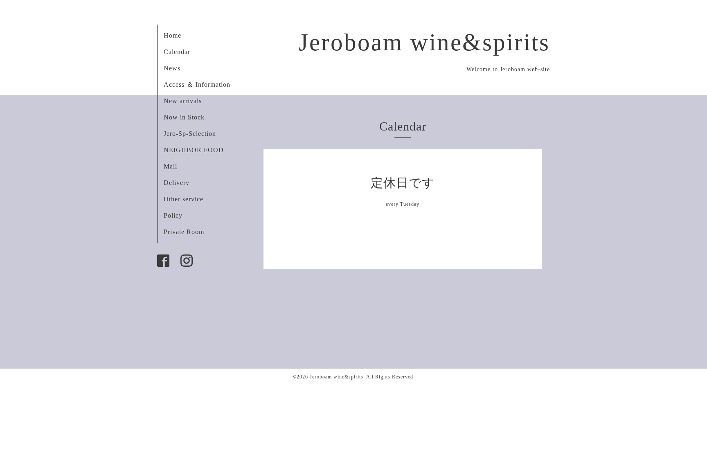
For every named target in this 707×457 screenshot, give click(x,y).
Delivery (176, 182)
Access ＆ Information (197, 84)
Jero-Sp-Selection (190, 133)
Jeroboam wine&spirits (424, 42)
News (172, 68)
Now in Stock (184, 117)
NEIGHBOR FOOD (194, 149)
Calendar (177, 51)
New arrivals (183, 100)
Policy (173, 215)
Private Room (184, 231)
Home (172, 35)
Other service (183, 199)
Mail (170, 166)
